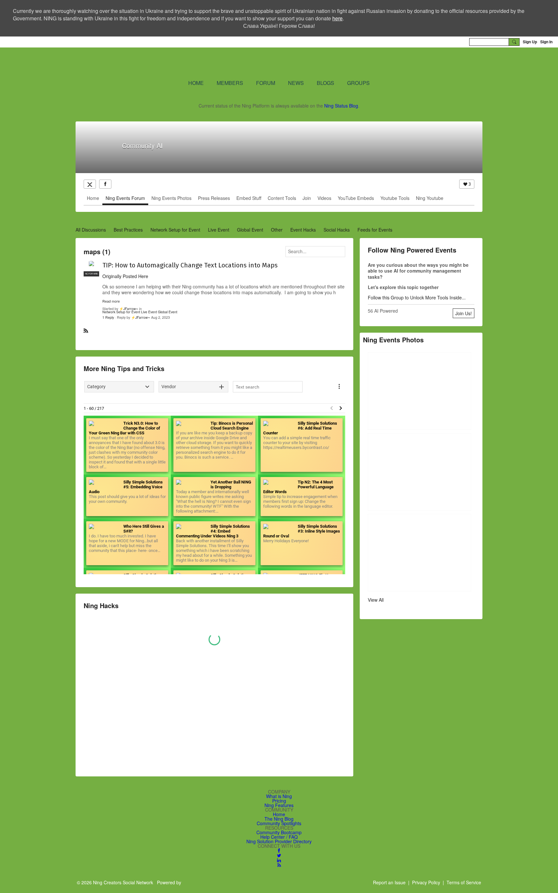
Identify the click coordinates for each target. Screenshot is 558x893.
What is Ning (279, 796)
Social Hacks (337, 229)
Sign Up (530, 42)
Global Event (250, 229)
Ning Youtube (429, 198)
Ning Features (279, 805)
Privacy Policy (426, 882)
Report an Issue (389, 882)
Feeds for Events (374, 229)
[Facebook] (105, 184)
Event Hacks (303, 229)
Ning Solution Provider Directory (279, 841)
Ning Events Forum (125, 198)
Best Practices (128, 229)
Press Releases (214, 198)
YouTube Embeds (356, 198)
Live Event (218, 229)
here (337, 18)
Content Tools (282, 198)
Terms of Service (464, 882)
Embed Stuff (248, 198)
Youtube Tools (394, 198)
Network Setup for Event (175, 229)
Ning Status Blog (341, 105)
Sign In (546, 42)
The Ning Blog (279, 818)
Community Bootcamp (279, 832)
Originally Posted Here (125, 276)
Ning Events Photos (171, 198)
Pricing (279, 800)
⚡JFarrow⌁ (128, 308)
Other (277, 229)
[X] (90, 184)
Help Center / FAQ (279, 837)
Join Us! (463, 313)
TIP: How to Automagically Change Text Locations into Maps (190, 265)
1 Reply (108, 317)
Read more (111, 301)
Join (307, 198)
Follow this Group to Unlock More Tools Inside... (417, 297)
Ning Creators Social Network (201, 63)
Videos (324, 198)
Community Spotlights (279, 823)
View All (376, 600)
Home (93, 198)
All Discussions (91, 229)
